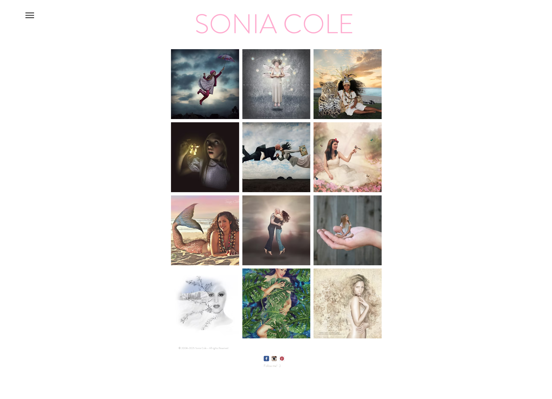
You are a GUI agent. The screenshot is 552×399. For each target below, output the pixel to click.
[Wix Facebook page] (266, 358)
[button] (205, 84)
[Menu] (29, 15)
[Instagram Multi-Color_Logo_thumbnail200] (274, 358)
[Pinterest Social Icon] (282, 358)
